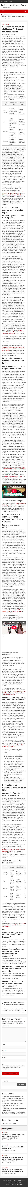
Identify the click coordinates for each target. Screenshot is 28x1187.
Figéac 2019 (9, 505)
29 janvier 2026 (5, 1140)
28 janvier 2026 (5, 1150)
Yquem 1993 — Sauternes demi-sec (11, 613)
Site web (4, 1057)
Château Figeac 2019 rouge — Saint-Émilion (13, 195)
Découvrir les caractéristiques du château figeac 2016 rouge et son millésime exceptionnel (12, 1105)
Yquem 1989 (19, 503)
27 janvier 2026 (5, 1163)
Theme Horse (16, 1182)
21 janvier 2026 (5, 34)
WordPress (20, 1184)
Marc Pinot (12, 34)
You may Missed (7, 1129)
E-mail (4, 1051)
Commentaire (6, 1026)
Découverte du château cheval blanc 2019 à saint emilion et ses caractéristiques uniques (13, 1136)
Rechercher (5, 1081)
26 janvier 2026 (5, 1173)
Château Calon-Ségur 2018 (11, 473)
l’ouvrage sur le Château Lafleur (10, 347)
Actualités (5, 24)
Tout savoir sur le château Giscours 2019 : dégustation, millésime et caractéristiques (14, 1003)
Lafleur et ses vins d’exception (14, 611)
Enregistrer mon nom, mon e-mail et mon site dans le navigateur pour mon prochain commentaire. (13, 1067)
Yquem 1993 (20, 745)
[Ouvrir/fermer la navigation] (3, 11)
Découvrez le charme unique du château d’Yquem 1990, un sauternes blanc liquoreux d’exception (13, 1010)
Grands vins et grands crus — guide (13, 476)
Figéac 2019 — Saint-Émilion (12, 693)
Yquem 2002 (19, 849)
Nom (3, 1044)
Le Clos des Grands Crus (13, 5)
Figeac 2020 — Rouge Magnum (17, 468)
